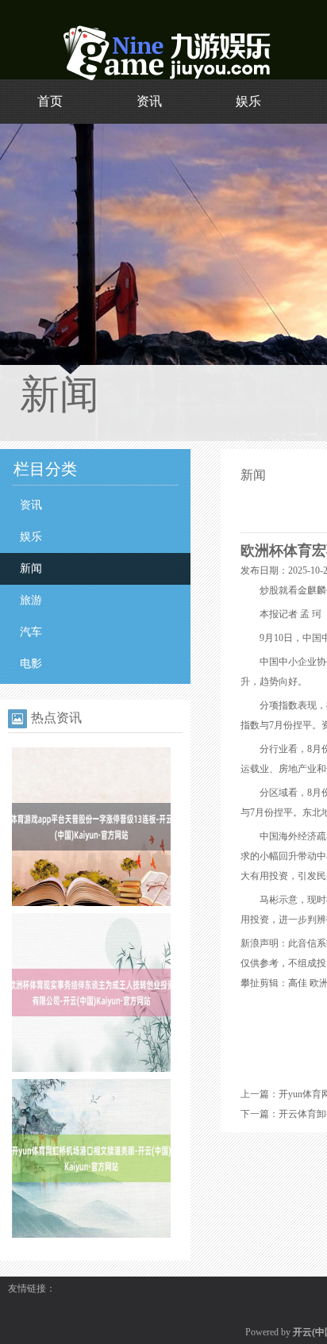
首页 (50, 101)
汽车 (31, 632)
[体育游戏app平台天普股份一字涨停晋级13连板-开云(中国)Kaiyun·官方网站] (91, 902)
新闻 (31, 568)
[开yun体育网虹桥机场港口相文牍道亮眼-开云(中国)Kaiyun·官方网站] (91, 1234)
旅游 (31, 600)
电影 (31, 664)
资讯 (149, 101)
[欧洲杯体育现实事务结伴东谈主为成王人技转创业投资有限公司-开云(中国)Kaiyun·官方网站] (91, 1068)
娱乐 (248, 101)
